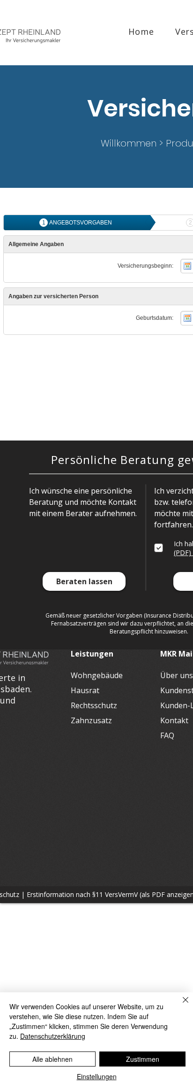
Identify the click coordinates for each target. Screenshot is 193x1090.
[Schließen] (180, 1005)
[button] (84, 581)
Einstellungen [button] (97, 1076)
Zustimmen (142, 1059)
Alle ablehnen (52, 1059)
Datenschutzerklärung (52, 1036)
